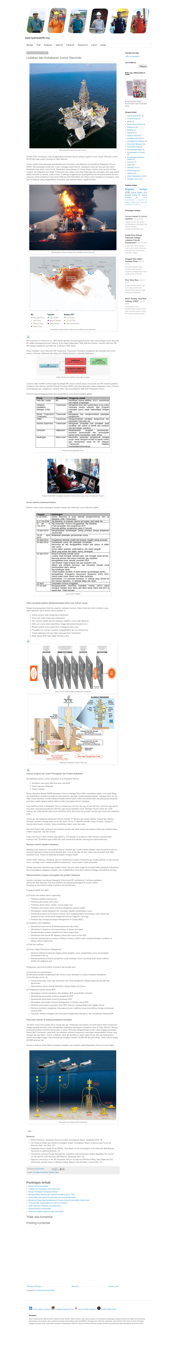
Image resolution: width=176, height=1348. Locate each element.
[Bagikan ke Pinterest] (63, 1169)
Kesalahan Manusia (134, 144)
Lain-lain (130, 162)
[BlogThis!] (55, 1169)
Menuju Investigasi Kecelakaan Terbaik (43, 1192)
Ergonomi (130, 133)
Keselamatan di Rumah (136, 152)
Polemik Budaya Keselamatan (39, 1209)
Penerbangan (132, 170)
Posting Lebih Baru (34, 1286)
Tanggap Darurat (133, 179)
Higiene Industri (133, 136)
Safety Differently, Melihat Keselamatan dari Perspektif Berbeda (52, 1197)
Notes (129, 165)
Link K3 (94, 45)
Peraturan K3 (83, 45)
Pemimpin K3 (132, 168)
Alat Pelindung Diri (134, 116)
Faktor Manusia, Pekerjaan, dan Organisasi (44, 1206)
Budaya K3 (131, 127)
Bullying (130, 130)
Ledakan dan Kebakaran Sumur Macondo (44, 1189)
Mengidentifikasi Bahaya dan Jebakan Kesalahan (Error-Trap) (51, 1195)
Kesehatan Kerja (133, 147)
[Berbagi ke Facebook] (61, 1169)
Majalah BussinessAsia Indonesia (136, 202)
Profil (38, 45)
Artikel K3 (59, 45)
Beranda (30, 45)
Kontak (103, 45)
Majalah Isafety (131, 195)
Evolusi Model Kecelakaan (38, 1186)
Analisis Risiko (132, 119)
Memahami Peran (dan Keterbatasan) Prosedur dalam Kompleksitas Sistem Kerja (58, 1200)
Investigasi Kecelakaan (40, 1172)
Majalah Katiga (54, 1172)
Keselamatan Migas (134, 150)
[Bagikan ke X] (58, 1169)
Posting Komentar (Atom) (45, 1290)
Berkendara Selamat (135, 124)
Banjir (129, 122)
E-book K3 (70, 45)
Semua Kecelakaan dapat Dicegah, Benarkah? (46, 1211)
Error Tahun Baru (132, 280)
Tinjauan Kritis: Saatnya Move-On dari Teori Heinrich (48, 1203)
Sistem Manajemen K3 (135, 176)
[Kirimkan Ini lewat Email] (53, 1169)
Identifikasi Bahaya (134, 138)
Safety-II (130, 173)
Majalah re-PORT (132, 204)
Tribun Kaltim (137, 192)
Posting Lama (113, 1286)
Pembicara (48, 45)
